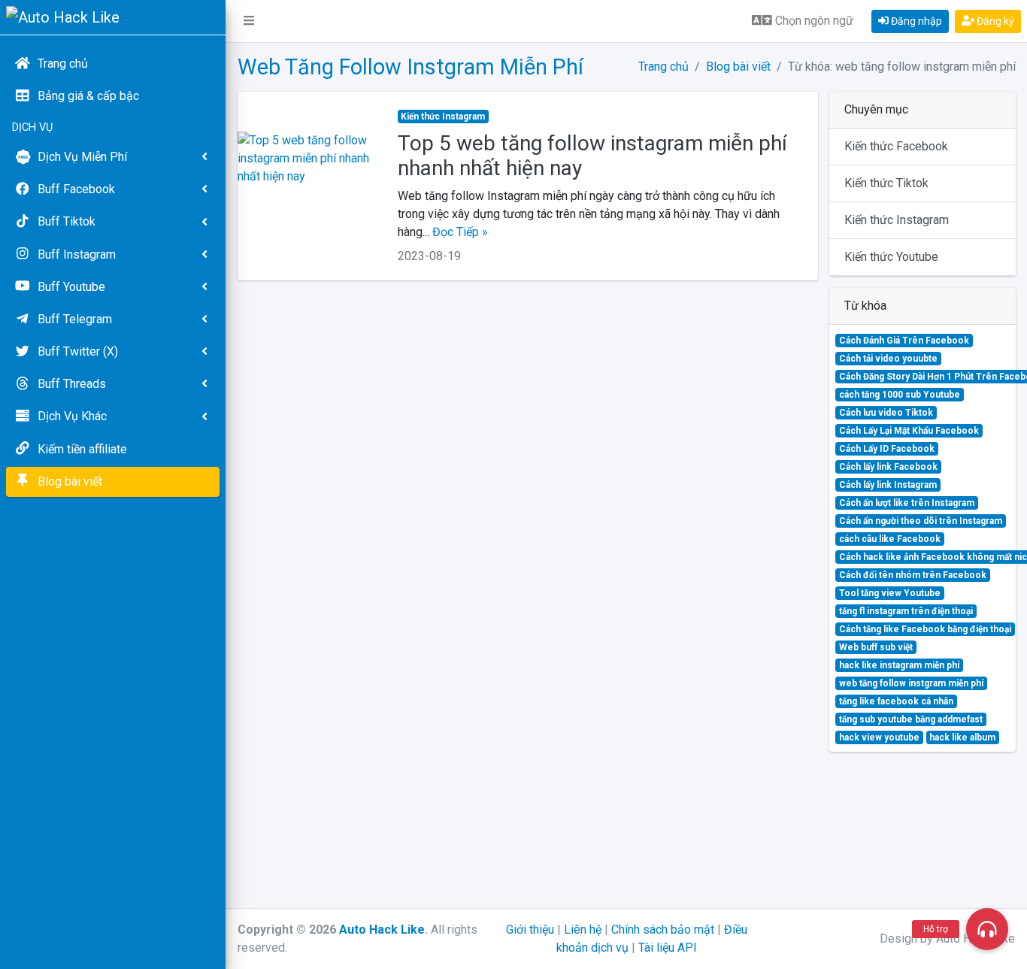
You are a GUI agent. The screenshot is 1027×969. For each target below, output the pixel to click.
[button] (249, 21)
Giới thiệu (530, 929)
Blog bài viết (738, 66)
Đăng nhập (915, 21)
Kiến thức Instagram (896, 220)
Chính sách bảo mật (662, 929)
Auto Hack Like (382, 929)
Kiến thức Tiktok (886, 183)
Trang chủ (663, 66)
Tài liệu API (667, 947)
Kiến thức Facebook (896, 146)
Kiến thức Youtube (891, 257)
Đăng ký (994, 21)
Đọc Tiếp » (460, 232)
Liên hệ (582, 929)
